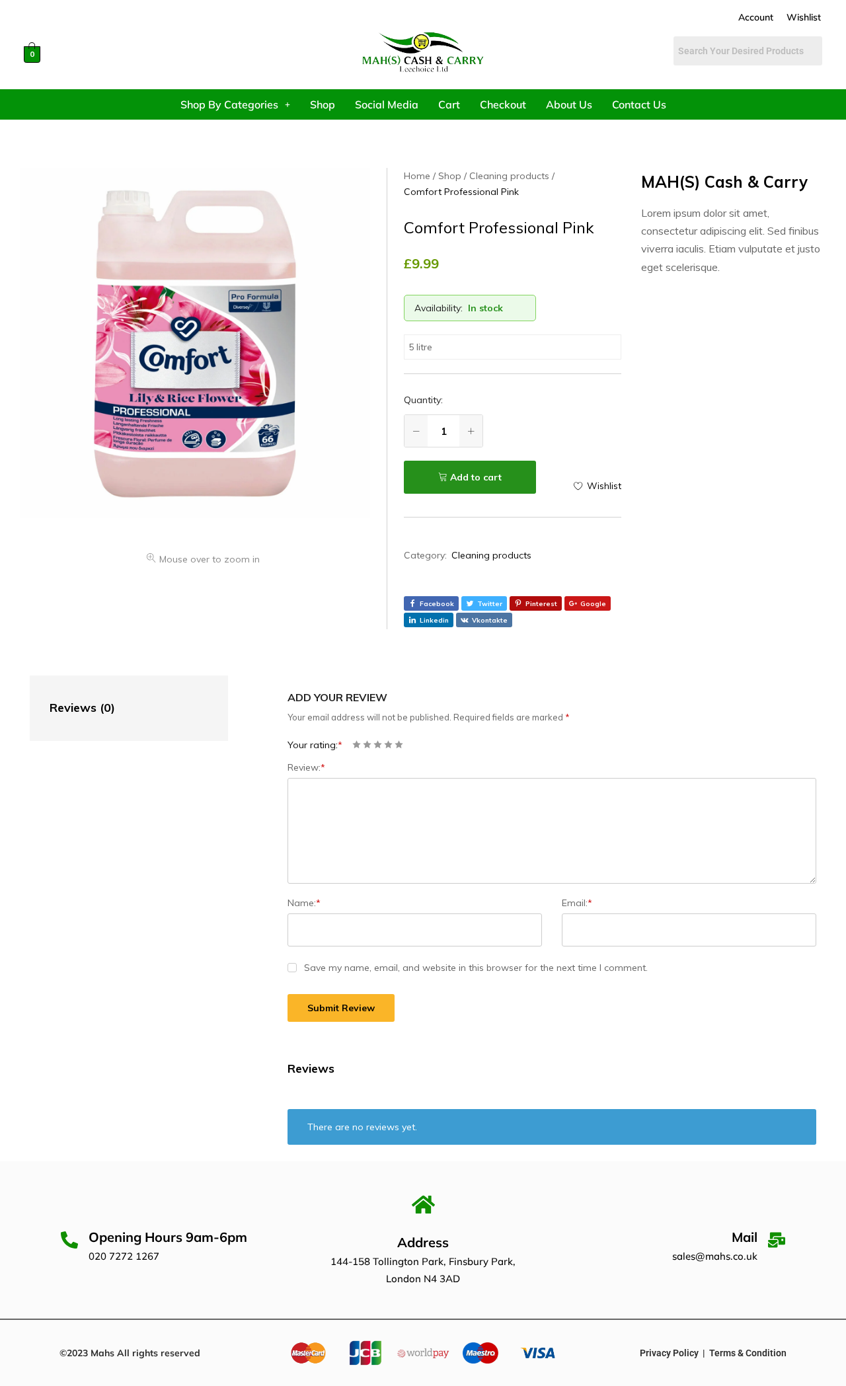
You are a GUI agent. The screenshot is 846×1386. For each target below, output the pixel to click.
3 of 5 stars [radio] (378, 745)
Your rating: (315, 745)
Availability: (438, 308)
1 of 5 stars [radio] (357, 745)
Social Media (386, 104)
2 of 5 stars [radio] (367, 745)
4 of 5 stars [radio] (388, 745)
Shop (322, 104)
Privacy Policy (669, 1353)
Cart (449, 104)
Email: (577, 903)
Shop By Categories (229, 104)
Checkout (503, 104)
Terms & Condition (748, 1353)
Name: (304, 903)
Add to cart (476, 477)
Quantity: (423, 400)
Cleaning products (491, 555)
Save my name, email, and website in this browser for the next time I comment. (476, 968)
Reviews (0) (82, 707)
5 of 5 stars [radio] (399, 745)
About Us (569, 104)
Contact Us (639, 104)
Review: (306, 767)
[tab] (116, 708)
